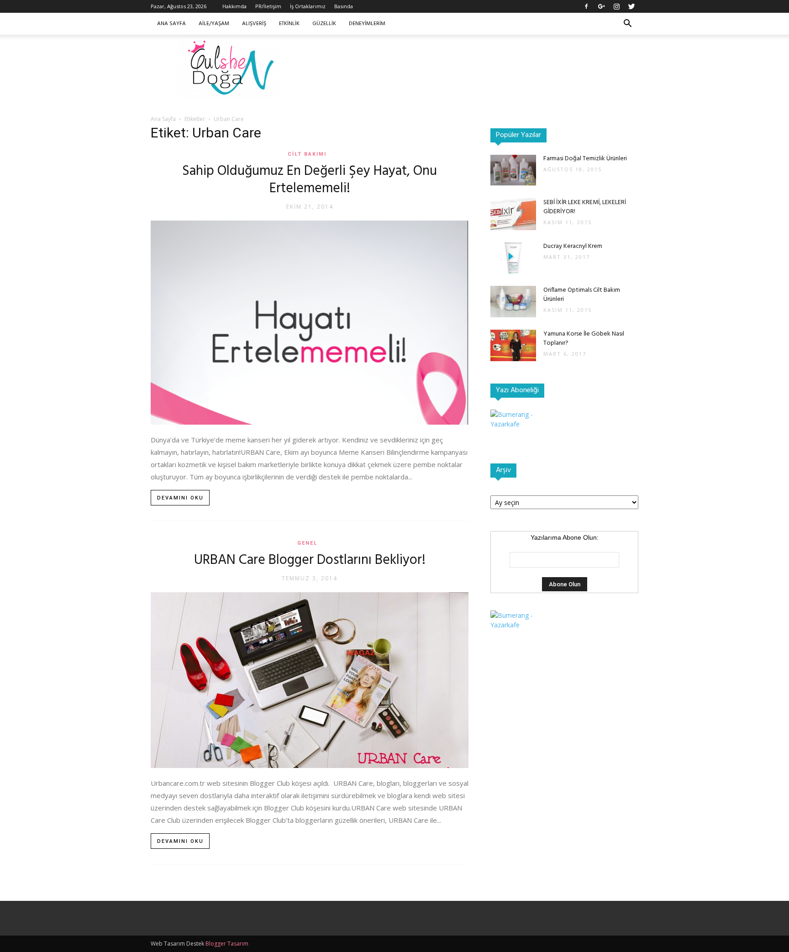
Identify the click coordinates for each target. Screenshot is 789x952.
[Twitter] (631, 6)
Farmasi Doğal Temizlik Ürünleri (585, 158)
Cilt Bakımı (307, 154)
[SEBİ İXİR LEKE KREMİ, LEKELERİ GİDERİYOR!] (513, 214)
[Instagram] (616, 6)
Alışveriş (254, 23)
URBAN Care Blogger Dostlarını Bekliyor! (310, 560)
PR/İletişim (268, 6)
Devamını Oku (180, 498)
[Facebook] (586, 6)
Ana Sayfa (171, 23)
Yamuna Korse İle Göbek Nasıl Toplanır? (583, 338)
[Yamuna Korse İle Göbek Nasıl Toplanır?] (513, 345)
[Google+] (601, 6)
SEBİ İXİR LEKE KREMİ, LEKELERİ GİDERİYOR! (584, 207)
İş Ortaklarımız (308, 6)
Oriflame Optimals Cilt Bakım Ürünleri (581, 295)
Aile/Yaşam (214, 23)
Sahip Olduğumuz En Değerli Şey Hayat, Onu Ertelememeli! (309, 180)
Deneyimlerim (367, 23)
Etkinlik (289, 23)
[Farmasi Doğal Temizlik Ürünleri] (513, 170)
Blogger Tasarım (226, 943)
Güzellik (324, 23)
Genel (307, 543)
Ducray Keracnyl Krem (572, 246)
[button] (627, 24)
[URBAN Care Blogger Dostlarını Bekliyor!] (309, 680)
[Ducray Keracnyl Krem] (513, 258)
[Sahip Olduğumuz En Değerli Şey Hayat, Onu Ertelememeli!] (309, 323)
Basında (343, 6)
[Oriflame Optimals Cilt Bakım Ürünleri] (513, 301)
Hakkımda (234, 6)
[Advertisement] (472, 66)
